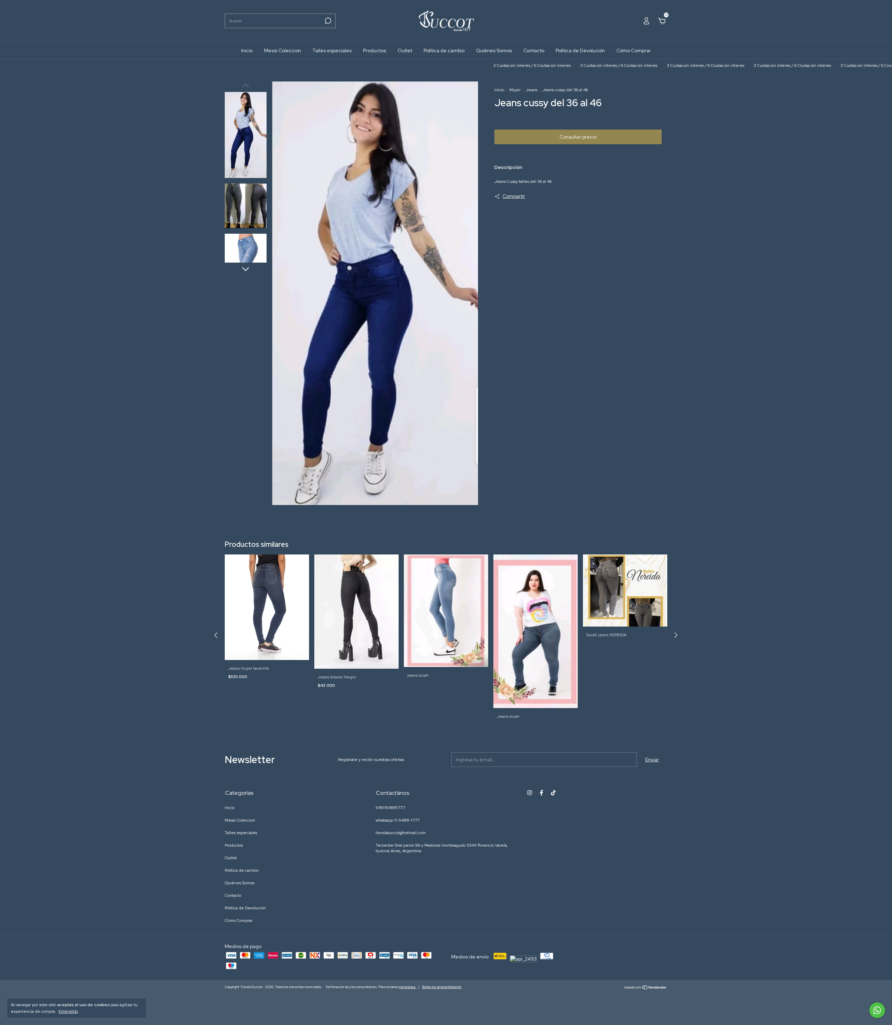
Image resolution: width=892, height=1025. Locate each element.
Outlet (405, 50)
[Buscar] (327, 21)
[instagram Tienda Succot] (529, 792)
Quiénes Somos (494, 50)
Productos (374, 50)
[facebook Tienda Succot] (541, 792)
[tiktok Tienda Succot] (553, 792)
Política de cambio (444, 50)
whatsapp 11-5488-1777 (398, 820)
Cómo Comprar (633, 50)
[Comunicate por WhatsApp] (877, 1010)
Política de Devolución (580, 50)
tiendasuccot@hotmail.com (401, 833)
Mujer (515, 90)
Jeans (531, 90)
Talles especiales (332, 50)
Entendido (68, 1011)
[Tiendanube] (645, 988)
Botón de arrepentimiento (441, 987)
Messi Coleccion (282, 50)
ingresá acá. (407, 987)
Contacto (533, 50)
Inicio (247, 50)
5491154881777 (390, 807)
